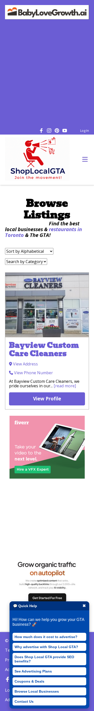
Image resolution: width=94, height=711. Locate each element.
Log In (84, 130)
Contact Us (24, 701)
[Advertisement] (47, 74)
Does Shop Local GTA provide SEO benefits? (44, 659)
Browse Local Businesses (37, 691)
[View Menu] (85, 159)
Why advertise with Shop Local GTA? (46, 647)
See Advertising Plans (33, 671)
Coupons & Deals (29, 681)
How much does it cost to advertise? (46, 637)
